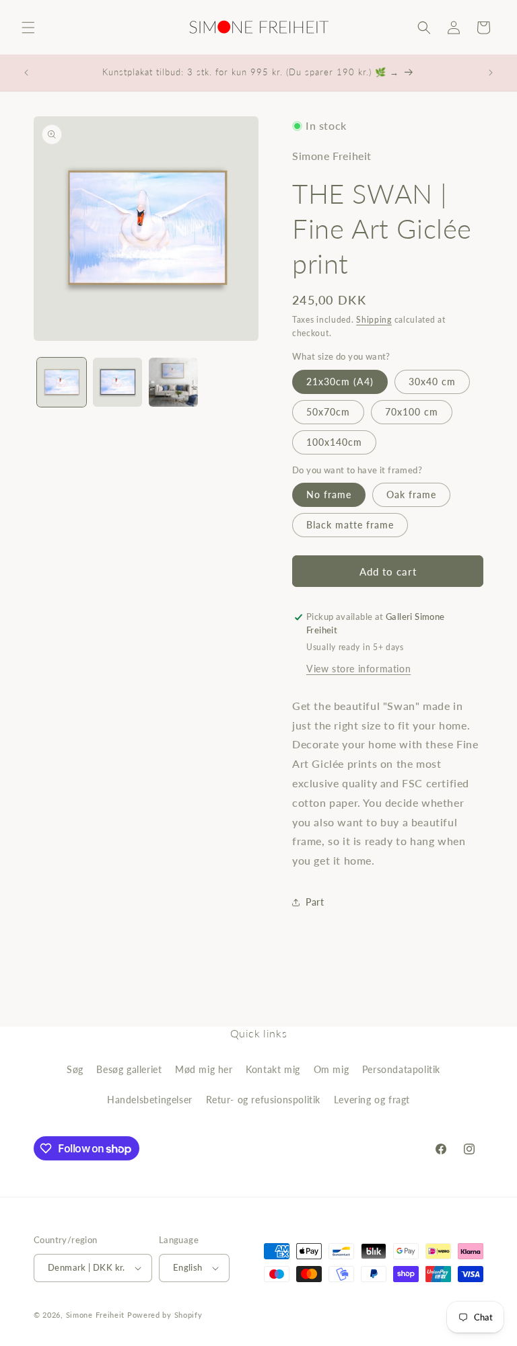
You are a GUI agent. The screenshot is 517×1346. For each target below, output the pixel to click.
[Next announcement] (491, 72)
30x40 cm (432, 381)
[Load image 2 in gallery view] (117, 382)
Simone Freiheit (95, 1314)
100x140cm (334, 442)
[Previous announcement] (26, 72)
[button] (28, 27)
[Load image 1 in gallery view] (61, 382)
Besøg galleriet (129, 1069)
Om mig (331, 1069)
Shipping (374, 320)
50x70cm (328, 412)
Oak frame (411, 494)
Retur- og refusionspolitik (263, 1099)
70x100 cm (411, 412)
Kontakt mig (273, 1069)
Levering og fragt (372, 1099)
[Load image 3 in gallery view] (173, 382)
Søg (75, 1069)
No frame (328, 494)
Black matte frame (350, 524)
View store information (358, 668)
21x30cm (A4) (340, 381)
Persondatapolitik (401, 1069)
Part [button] (315, 902)
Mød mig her (204, 1069)
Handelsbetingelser (150, 1099)
